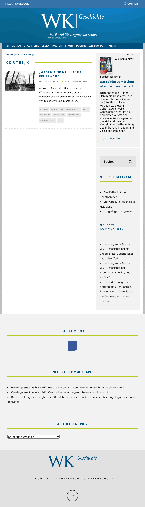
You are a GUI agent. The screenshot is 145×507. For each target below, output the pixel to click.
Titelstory (73, 115)
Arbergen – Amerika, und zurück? (87, 392)
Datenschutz (101, 478)
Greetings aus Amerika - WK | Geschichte (36, 387)
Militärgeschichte (70, 109)
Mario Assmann (49, 82)
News (9, 3)
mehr (112, 45)
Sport (69, 45)
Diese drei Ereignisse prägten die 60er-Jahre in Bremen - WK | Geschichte (116, 286)
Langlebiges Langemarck (119, 211)
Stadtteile (31, 45)
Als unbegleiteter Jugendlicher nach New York (116, 253)
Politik (81, 45)
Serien (16, 45)
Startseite (12, 54)
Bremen (44, 109)
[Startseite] (7, 46)
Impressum (69, 478)
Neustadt (45, 115)
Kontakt (43, 478)
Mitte (86, 109)
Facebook (22, 3)
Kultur (57, 45)
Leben (46, 45)
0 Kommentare (47, 120)
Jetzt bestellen (112, 138)
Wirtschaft (97, 45)
